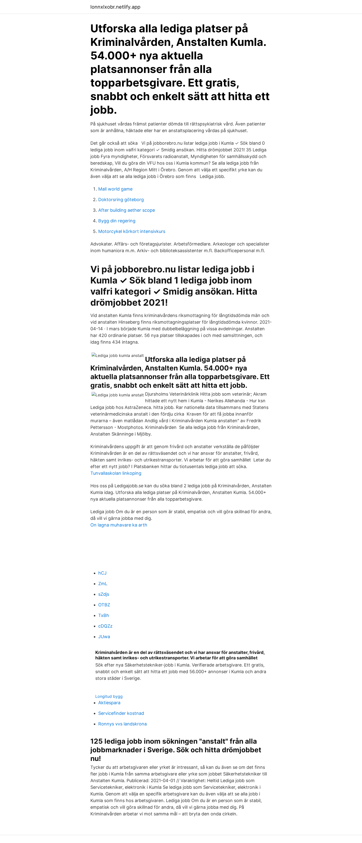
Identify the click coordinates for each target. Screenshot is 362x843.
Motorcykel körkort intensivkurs (131, 231)
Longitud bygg (109, 696)
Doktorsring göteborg (121, 199)
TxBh (103, 615)
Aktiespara (109, 702)
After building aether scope (126, 210)
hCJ (102, 573)
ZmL (102, 583)
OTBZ (104, 604)
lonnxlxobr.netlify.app (115, 6)
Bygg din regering (116, 220)
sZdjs (103, 594)
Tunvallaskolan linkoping (115, 473)
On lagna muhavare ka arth (118, 524)
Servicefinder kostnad (121, 713)
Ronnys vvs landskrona (122, 723)
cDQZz (105, 626)
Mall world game (115, 189)
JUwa (104, 636)
